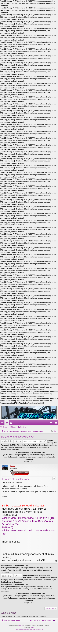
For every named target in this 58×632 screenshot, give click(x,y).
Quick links (2, 423)
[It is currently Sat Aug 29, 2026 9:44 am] (52, 431)
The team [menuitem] (47, 620)
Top (56, 561)
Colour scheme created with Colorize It (29, 630)
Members (11, 423)
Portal (6, 431)
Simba (12, 466)
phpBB (20, 625)
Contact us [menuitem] (36, 620)
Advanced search (45, 441)
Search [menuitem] (55, 431)
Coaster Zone (26, 431)
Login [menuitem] (52, 423)
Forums (7, 423)
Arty (32, 627)
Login (14, 427)
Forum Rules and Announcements (39, 431)
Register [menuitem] (56, 423)
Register (23, 427)
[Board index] (29, 412)
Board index (14, 431)
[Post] (2, 482)
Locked (5, 441)
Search (5, 427)
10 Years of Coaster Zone (17, 437)
